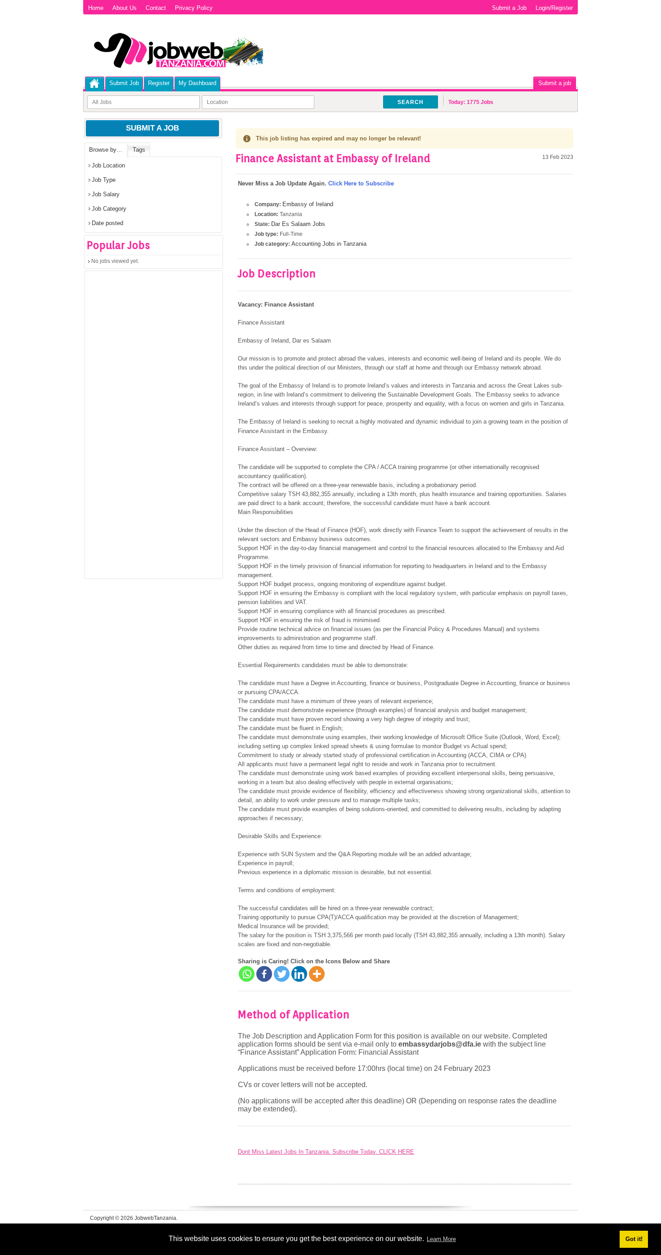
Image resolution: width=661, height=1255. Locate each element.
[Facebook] (264, 974)
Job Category (109, 208)
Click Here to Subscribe (361, 183)
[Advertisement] (152, 428)
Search (410, 102)
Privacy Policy (194, 8)
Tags (139, 149)
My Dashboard (197, 83)
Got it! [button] (634, 1239)
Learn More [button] (441, 1239)
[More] (317, 974)
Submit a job (554, 83)
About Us (124, 8)
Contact (156, 8)
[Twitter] (282, 974)
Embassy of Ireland (307, 204)
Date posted (107, 223)
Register (159, 83)
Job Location (108, 165)
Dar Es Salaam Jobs (298, 224)
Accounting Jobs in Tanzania (328, 243)
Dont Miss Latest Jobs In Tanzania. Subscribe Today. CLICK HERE (326, 1151)
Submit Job (124, 83)
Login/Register (554, 8)
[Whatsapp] (247, 974)
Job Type (104, 179)
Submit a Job (509, 8)
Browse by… (105, 149)
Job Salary (106, 194)
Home (95, 8)
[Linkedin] (299, 974)
